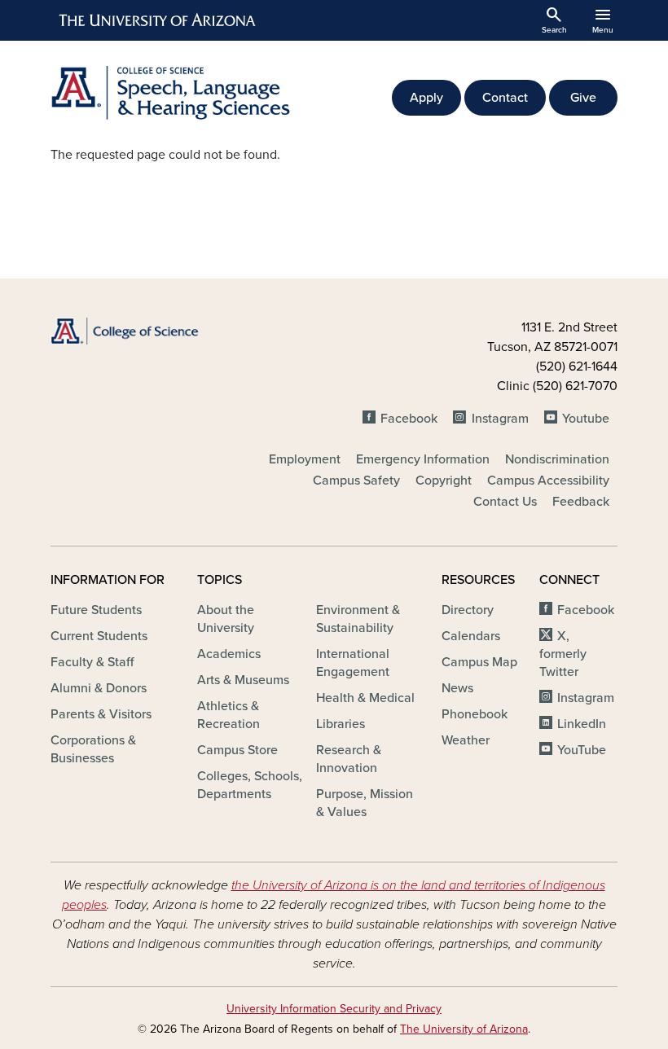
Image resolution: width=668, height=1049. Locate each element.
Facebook (408, 418)
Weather (466, 740)
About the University (225, 619)
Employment (305, 459)
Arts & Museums (243, 680)
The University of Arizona (464, 1029)
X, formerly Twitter (563, 654)
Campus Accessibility (548, 480)
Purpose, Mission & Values (364, 803)
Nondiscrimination (557, 459)
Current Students (99, 636)
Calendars (471, 636)
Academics (229, 654)
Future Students (96, 610)
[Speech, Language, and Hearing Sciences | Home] (187, 93)
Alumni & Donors (99, 688)
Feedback (580, 502)
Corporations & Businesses (93, 749)
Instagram (500, 418)
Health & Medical (365, 698)
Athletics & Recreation (228, 715)
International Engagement (352, 663)
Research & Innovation (348, 759)
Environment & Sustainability (358, 619)
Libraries (340, 724)
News (457, 688)
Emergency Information (423, 459)
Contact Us (505, 502)
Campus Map (479, 662)
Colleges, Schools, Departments (249, 785)
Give (583, 98)
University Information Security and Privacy (334, 1009)
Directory (468, 610)
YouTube (581, 750)
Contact (505, 98)
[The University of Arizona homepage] (158, 20)
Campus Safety (356, 480)
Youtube (585, 418)
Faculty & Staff (92, 662)
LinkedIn (581, 724)
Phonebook (475, 714)
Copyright (443, 480)
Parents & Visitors (101, 714)
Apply (426, 98)
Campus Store (237, 750)
